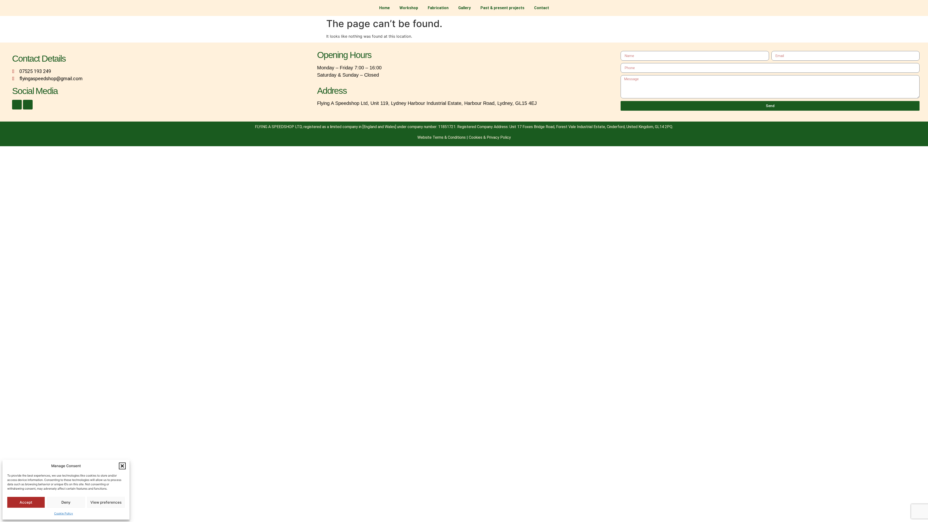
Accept (26, 502)
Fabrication (438, 8)
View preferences (106, 502)
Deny (66, 502)
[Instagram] (28, 104)
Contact (541, 8)
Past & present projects (502, 8)
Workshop (408, 8)
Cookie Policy (63, 513)
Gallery (464, 8)
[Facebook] (17, 104)
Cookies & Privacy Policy (490, 137)
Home (384, 8)
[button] (122, 466)
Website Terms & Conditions (441, 137)
